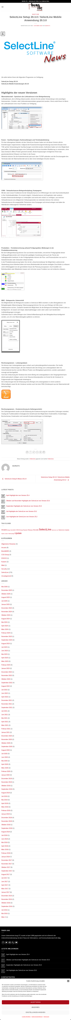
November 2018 (6, 821)
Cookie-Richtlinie (26, 1016)
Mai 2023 (4, 654)
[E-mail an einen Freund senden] (37, 452)
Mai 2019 (4, 800)
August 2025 (5, 597)
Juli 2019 (4, 796)
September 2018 (6, 828)
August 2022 (5, 686)
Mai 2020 (4, 761)
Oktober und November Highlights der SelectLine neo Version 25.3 (28, 500)
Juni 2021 (4, 714)
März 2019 (4, 807)
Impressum (46, 1016)
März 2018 (4, 849)
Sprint (6, 533)
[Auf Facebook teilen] (30, 452)
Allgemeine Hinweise (8, 544)
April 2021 (4, 721)
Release (30, 530)
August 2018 (5, 832)
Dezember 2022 (6, 672)
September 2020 (6, 746)
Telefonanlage (11, 533)
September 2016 (6, 906)
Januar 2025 (5, 604)
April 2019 (4, 803)
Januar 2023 (5, 668)
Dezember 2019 (6, 778)
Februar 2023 (5, 665)
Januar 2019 (5, 814)
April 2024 (4, 626)
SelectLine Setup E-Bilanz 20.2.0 (15, 479)
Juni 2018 (4, 839)
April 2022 (4, 697)
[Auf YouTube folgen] (16, 942)
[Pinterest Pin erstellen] (40, 452)
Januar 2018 (5, 856)
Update (18, 533)
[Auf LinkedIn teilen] (43, 452)
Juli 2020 (4, 753)
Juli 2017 (4, 878)
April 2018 (4, 846)
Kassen (25, 530)
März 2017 (4, 888)
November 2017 (6, 864)
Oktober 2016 (5, 903)
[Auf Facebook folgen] (3, 942)
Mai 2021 (4, 718)
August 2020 (5, 750)
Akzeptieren (36, 1002)
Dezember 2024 (6, 608)
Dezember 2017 (6, 860)
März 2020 (4, 768)
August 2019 (5, 793)
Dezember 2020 (6, 736)
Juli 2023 (4, 647)
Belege (8, 530)
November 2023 (6, 636)
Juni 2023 (4, 650)
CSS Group (5, 554)
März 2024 (4, 629)
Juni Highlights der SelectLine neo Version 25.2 (21, 516)
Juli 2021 (4, 711)
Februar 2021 (5, 729)
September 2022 (6, 682)
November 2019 (6, 782)
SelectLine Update (64, 530)
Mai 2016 (4, 913)
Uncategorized (6, 576)
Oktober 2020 (5, 743)
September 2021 (6, 707)
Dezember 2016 (6, 895)
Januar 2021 (5, 732)
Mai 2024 (4, 622)
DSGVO (4, 558)
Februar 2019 (5, 810)
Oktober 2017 (5, 867)
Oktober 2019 (5, 785)
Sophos (3, 533)
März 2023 (4, 661)
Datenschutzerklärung (37, 1016)
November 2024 (6, 611)
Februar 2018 (5, 853)
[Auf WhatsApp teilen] (27, 452)
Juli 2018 (4, 835)
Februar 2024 (5, 633)
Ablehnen (35, 1007)
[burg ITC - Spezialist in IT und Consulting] (35, 7)
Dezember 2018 (6, 817)
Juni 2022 (4, 693)
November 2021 (6, 704)
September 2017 (6, 871)
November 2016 (6, 899)
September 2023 (6, 640)
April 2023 (4, 657)
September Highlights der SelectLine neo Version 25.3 (24, 506)
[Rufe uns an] (13, 942)
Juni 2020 (4, 757)
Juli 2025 (4, 601)
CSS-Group (19, 530)
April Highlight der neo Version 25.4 (17, 495)
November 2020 (6, 739)
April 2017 (4, 885)
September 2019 (6, 789)
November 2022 (6, 675)
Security (35, 530)
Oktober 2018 (5, 824)
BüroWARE (13, 530)
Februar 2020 (5, 771)
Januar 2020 (5, 775)
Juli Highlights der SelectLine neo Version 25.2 (21, 511)
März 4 (3, 917)
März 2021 (4, 725)
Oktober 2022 (5, 679)
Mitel (3, 565)
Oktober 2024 (5, 615)
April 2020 (4, 764)
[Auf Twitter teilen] (33, 452)
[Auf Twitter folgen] (6, 942)
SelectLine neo (55, 530)
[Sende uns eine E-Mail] (9, 942)
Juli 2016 (4, 910)
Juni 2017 (4, 881)
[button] (68, 981)
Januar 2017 (5, 892)
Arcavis (4, 530)
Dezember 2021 (6, 700)
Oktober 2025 (5, 594)
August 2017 (5, 874)
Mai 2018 (4, 842)
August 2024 (5, 618)
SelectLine (35, 14)
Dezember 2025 (6, 590)
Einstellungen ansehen (35, 1012)
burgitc (47, 25)
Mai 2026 (4, 586)
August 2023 (5, 643)
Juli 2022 (4, 690)
